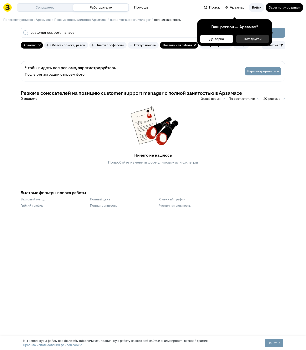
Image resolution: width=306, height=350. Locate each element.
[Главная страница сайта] (7, 7)
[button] (256, 7)
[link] (212, 7)
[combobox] (123, 32)
